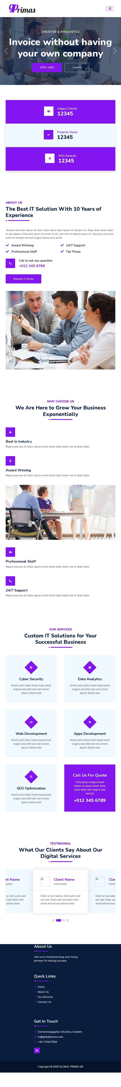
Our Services (45, 996)
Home (41, 986)
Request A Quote (23, 279)
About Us (43, 991)
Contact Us (76, 67)
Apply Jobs (45, 67)
